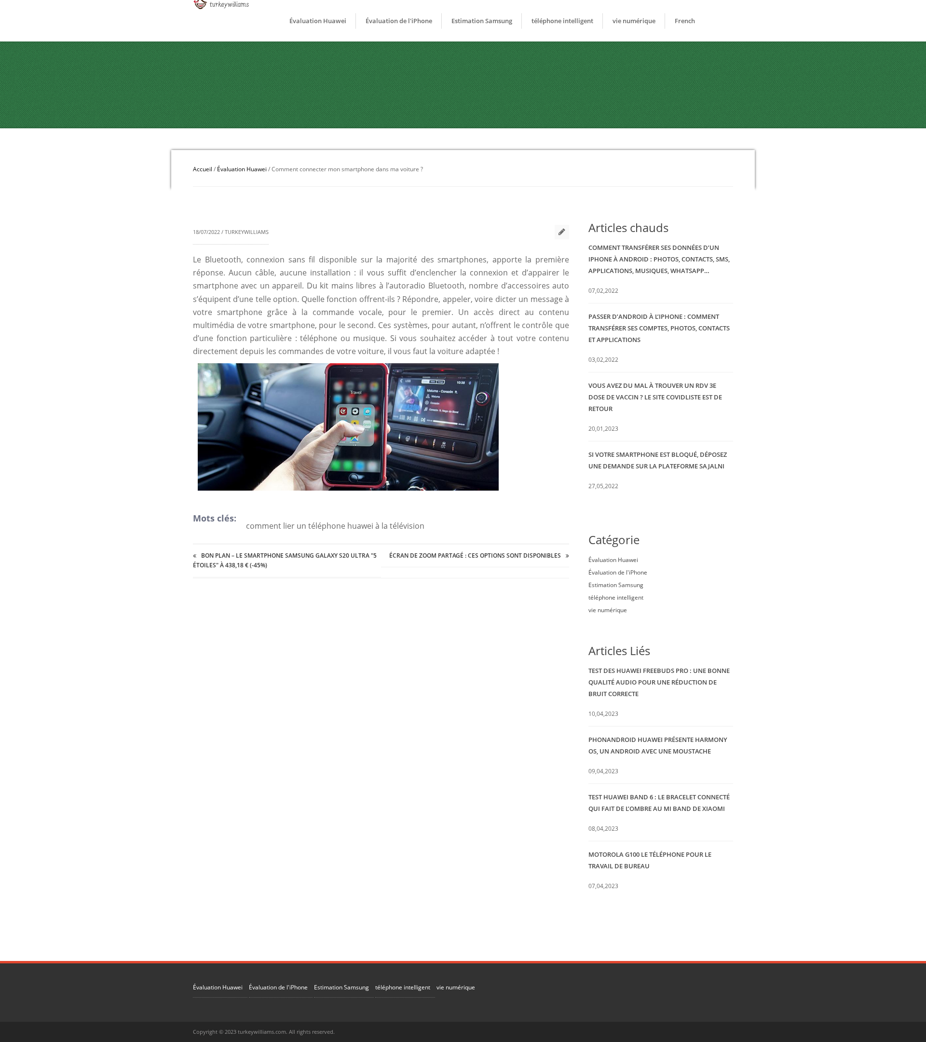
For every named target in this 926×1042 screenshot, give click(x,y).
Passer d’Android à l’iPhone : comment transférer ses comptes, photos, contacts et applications (659, 328)
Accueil (202, 169)
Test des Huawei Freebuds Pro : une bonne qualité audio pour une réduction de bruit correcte (659, 682)
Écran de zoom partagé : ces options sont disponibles (475, 555)
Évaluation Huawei (317, 20)
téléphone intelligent (562, 20)
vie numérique (634, 20)
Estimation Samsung (481, 20)
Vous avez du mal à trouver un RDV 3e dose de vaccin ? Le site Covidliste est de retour (655, 397)
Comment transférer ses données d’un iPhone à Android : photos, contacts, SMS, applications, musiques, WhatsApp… (659, 259)
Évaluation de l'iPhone (399, 20)
